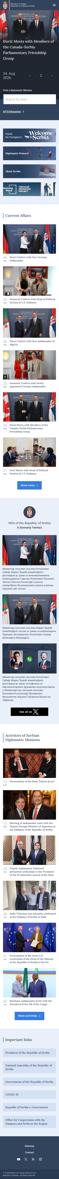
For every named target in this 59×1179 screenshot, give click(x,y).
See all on (26, 711)
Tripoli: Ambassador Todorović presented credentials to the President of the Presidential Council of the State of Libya (29, 856)
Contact (29, 1152)
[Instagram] (40, 1159)
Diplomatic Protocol (29, 153)
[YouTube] (18, 1159)
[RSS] (33, 1159)
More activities (27, 1015)
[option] (29, 54)
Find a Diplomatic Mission (17, 90)
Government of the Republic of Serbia (29, 1082)
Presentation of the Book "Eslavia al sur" (29, 767)
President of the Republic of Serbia (27, 1052)
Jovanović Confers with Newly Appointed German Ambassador (29, 369)
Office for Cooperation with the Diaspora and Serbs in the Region (26, 1121)
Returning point (29, 189)
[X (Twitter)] (26, 1159)
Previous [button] (30, 75)
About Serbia (29, 171)
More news (28, 485)
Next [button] (52, 75)
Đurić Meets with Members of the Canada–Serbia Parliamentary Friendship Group (29, 412)
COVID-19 (11, 1094)
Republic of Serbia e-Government (26, 1107)
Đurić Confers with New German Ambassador (29, 243)
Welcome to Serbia (29, 135)
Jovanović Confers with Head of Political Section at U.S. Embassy (29, 285)
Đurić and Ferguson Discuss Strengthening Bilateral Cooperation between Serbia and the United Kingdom (29, 54)
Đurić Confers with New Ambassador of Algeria (29, 327)
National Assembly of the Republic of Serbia (28, 1067)
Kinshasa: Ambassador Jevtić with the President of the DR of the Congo (29, 987)
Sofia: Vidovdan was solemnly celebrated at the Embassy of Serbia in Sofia (29, 900)
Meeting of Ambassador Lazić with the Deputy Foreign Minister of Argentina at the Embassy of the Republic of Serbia (29, 810)
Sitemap (29, 1146)
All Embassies (12, 111)
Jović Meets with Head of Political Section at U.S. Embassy (29, 456)
